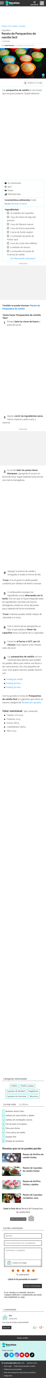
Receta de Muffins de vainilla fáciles (33, 1156)
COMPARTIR (34, 5)
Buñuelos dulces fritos (15, 1111)
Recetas (4, 26)
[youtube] (22, 1355)
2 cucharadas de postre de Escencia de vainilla (20, 253)
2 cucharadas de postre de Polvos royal (20, 237)
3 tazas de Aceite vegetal (21, 232)
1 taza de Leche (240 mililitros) (23, 243)
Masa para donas (13, 1128)
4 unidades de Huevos (20, 247)
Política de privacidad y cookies (24, 1366)
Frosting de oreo (13, 687)
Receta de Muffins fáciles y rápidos (32, 1183)
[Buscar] (42, 3)
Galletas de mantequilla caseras (19, 1120)
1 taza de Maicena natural (21, 224)
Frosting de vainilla (14, 679)
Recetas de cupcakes (31, 702)
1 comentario (6, 41)
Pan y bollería (12, 26)
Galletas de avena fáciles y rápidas (20, 1115)
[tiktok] (32, 1355)
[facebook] (6, 1355)
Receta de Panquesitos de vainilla (21, 307)
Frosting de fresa (13, 683)
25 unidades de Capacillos (22, 213)
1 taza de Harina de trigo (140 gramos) (21, 218)
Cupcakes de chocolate (16, 1096)
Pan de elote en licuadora (16, 1124)
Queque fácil (11, 1137)
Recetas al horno (19, 204)
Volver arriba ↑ (23, 1338)
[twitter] (11, 1355)
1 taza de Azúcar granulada (22, 228)
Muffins (14, 1086)
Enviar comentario (32, 1286)
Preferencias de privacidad (12, 1369)
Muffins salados (27, 1086)
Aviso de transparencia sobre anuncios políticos (20, 1373)
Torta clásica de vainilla (15, 1132)
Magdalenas (33, 1091)
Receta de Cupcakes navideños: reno (32, 1196)
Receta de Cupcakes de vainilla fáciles (32, 1170)
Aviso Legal (8, 1366)
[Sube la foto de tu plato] (31, 1218)
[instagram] (16, 1355)
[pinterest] (27, 1355)
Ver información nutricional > (23, 258)
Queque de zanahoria (15, 1141)
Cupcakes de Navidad (16, 1091)
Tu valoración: (22, 1274)
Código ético (8, 1376)
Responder (6, 1327)
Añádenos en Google (34, 83)
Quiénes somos (32, 1363)
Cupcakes (22, 26)
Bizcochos (34, 1096)
